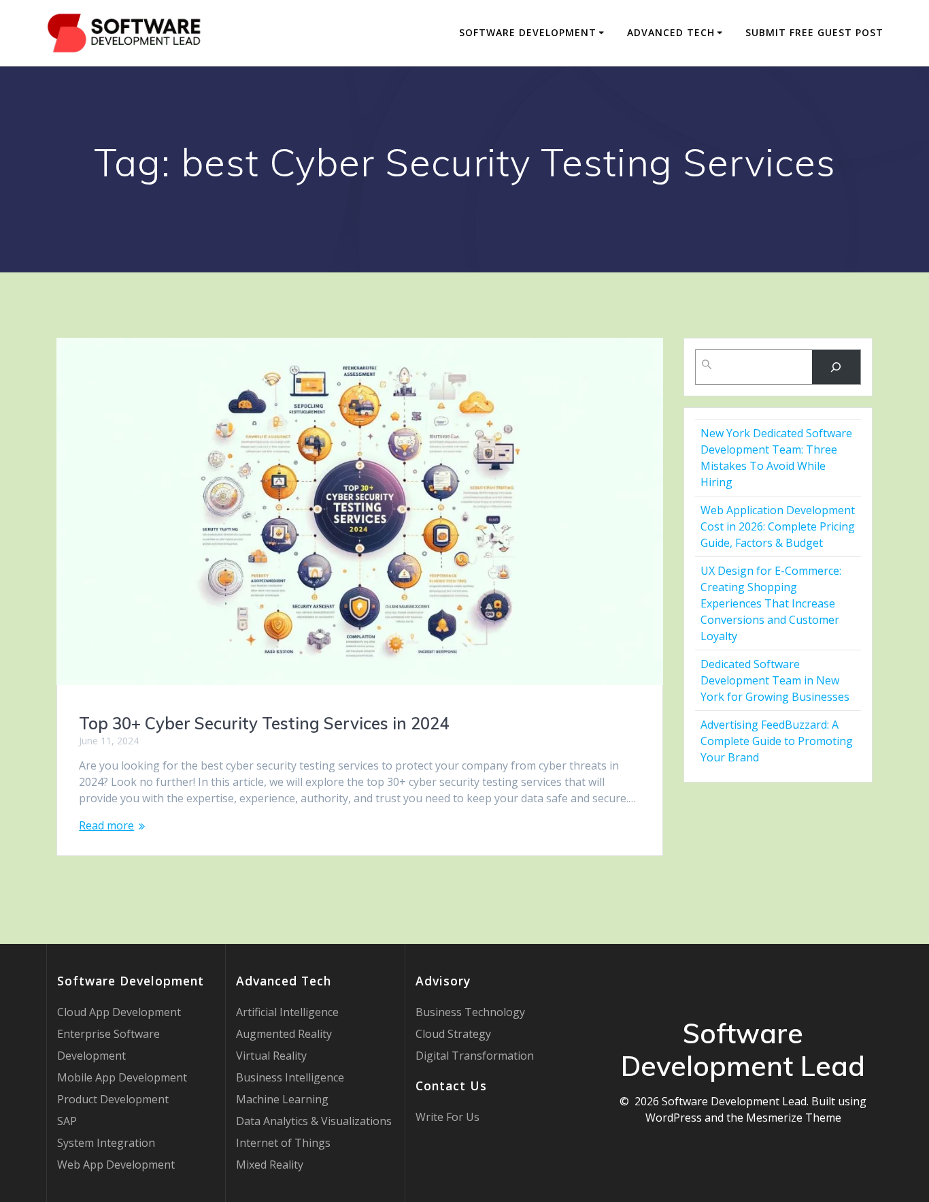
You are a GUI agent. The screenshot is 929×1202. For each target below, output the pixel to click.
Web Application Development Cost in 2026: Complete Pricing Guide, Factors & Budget (777, 526)
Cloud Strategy (453, 1033)
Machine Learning (282, 1099)
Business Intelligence (290, 1077)
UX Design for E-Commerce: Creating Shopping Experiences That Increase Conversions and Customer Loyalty (770, 603)
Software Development (527, 32)
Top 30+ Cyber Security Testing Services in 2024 (264, 723)
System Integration (106, 1142)
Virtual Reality (271, 1055)
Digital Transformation (475, 1055)
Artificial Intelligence (287, 1012)
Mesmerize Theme (793, 1117)
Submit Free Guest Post (814, 32)
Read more (106, 825)
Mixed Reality (269, 1164)
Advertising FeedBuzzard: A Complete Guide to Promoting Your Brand (776, 741)
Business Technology (470, 1012)
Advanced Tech (671, 32)
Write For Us (447, 1116)
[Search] (836, 366)
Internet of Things (283, 1142)
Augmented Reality (284, 1033)
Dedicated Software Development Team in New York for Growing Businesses (774, 680)
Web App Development (116, 1164)
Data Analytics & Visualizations (314, 1120)
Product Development (113, 1099)
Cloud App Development (119, 1012)
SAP (67, 1120)
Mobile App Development (122, 1077)
